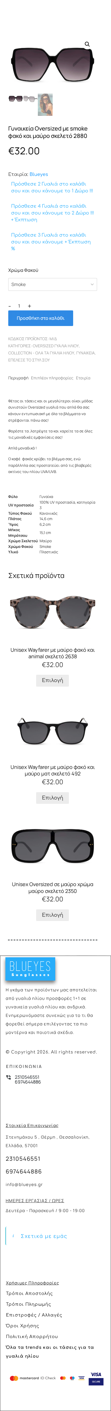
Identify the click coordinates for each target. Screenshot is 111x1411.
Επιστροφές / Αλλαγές (34, 1315)
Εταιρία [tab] (83, 377)
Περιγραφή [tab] (18, 377)
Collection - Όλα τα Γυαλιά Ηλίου (41, 353)
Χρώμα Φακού (23, 270)
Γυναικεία (85, 353)
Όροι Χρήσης (22, 1326)
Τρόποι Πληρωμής (28, 1304)
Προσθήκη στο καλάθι (41, 318)
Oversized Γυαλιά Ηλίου (56, 345)
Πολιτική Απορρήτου (32, 1336)
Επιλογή (52, 680)
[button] (87, 44)
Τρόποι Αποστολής (29, 1293)
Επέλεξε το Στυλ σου (29, 360)
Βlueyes (39, 174)
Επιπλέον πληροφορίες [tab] (52, 377)
